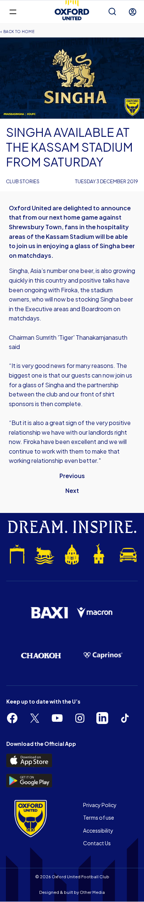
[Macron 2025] (95, 612)
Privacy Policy (100, 804)
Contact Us (97, 843)
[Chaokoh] (41, 655)
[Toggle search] (112, 12)
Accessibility (98, 830)
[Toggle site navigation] (12, 11)
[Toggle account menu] (132, 11)
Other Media (92, 892)
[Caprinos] (103, 655)
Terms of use (98, 817)
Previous (72, 476)
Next (72, 490)
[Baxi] (49, 613)
